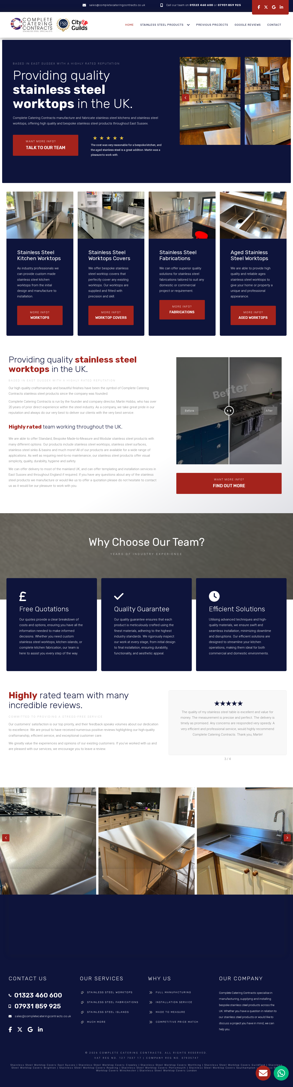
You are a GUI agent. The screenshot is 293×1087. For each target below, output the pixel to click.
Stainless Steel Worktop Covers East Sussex (43, 1065)
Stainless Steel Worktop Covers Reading (88, 1067)
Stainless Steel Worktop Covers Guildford (234, 1065)
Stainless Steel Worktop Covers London (168, 1070)
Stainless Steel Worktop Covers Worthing (171, 1065)
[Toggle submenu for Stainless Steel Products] (188, 25)
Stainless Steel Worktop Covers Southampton (222, 1067)
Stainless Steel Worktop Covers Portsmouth (154, 1067)
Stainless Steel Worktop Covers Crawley (108, 1065)
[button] (45, 145)
